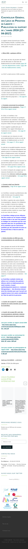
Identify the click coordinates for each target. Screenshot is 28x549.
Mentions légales (6, 517)
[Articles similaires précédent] (21, 383)
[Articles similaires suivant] (25, 383)
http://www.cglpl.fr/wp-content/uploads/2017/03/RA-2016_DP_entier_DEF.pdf (11, 339)
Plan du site (5, 523)
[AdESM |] (3, 2)
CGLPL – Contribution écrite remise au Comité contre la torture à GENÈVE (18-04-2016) (7, 403)
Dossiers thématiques (11, 7)
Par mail (3, 458)
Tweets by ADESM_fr (14, 479)
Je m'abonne (6, 447)
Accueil (3, 7)
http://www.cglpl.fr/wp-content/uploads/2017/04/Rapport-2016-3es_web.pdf (13, 326)
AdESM (10, 540)
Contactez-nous (6, 530)
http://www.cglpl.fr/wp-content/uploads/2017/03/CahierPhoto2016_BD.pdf (13, 351)
